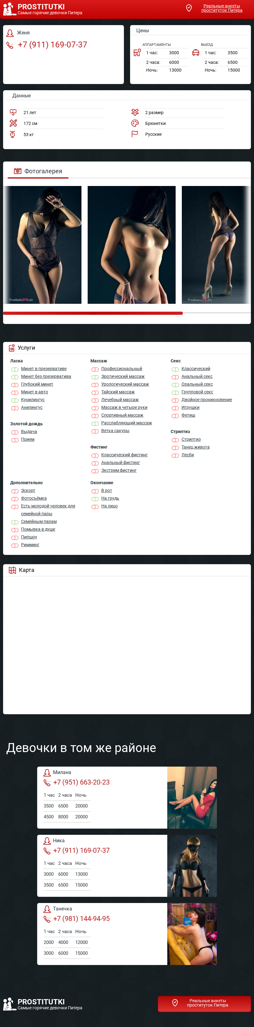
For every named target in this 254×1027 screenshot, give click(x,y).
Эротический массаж (123, 376)
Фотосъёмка (34, 498)
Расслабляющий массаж (126, 422)
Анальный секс (197, 376)
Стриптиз (191, 439)
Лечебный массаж (120, 399)
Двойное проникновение (207, 399)
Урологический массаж (125, 384)
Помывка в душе (38, 529)
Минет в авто (34, 391)
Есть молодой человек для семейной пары (48, 509)
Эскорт (28, 490)
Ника (59, 840)
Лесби (188, 454)
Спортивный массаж (122, 415)
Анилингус (31, 407)
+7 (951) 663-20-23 (81, 782)
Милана (62, 772)
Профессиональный (121, 368)
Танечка (62, 909)
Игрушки (190, 407)
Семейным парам (39, 521)
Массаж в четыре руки (124, 407)
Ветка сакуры (115, 430)
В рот (106, 490)
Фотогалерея (43, 171)
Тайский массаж (118, 391)
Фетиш (188, 415)
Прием (27, 439)
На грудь (110, 498)
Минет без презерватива (46, 376)
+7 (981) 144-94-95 (81, 919)
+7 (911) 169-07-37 (51, 44)
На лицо (109, 505)
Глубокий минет (37, 384)
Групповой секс (197, 391)
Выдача (29, 431)
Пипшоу (29, 536)
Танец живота (196, 447)
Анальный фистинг (120, 462)
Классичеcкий (196, 368)
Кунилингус (33, 399)
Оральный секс (197, 384)
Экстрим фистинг (119, 470)
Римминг (30, 544)
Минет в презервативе (44, 368)
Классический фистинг (124, 454)
